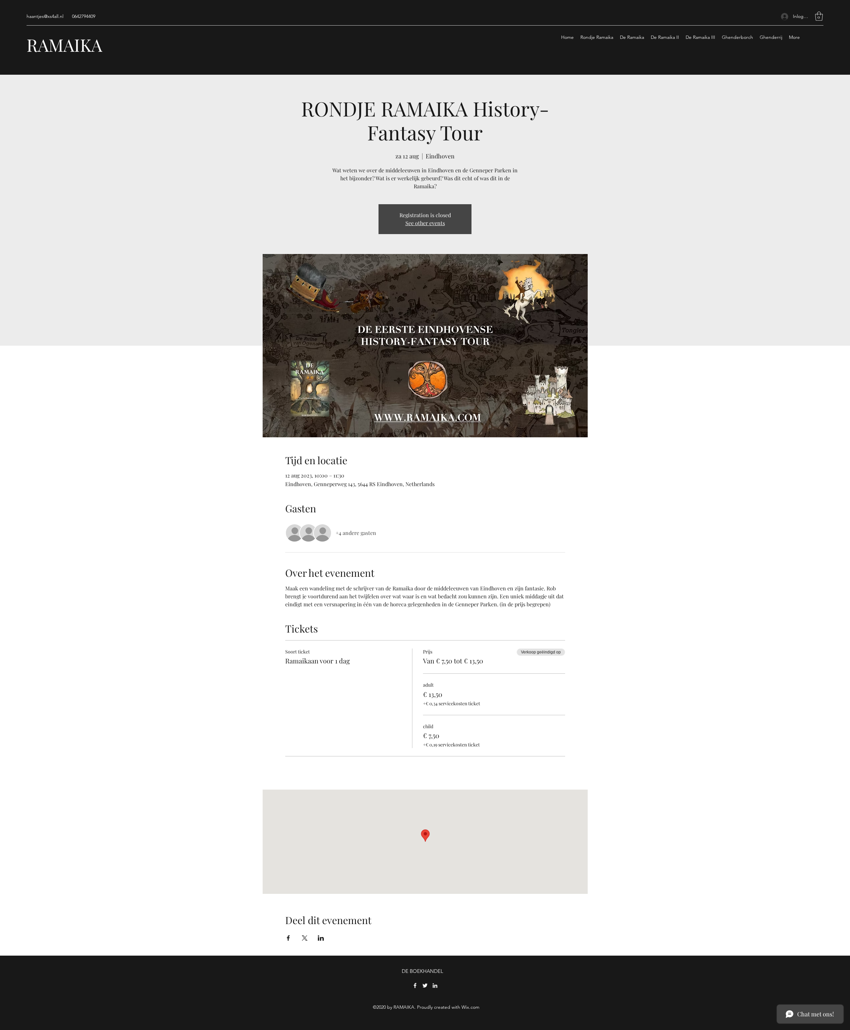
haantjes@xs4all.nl (45, 16)
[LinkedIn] (435, 985)
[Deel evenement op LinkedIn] (321, 938)
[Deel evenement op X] (304, 938)
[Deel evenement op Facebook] (288, 938)
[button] (819, 16)
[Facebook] (415, 985)
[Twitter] (425, 985)
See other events (425, 222)
